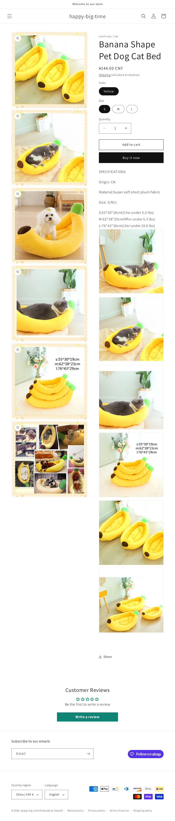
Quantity (104, 119)
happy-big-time (30, 810)
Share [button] (107, 657)
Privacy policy (96, 810)
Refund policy (75, 810)
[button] (10, 16)
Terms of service (119, 810)
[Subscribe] (88, 753)
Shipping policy (142, 810)
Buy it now (131, 158)
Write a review (87, 716)
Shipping (105, 74)
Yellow (109, 91)
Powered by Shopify (51, 810)
